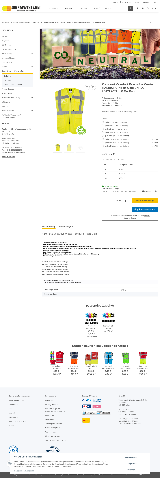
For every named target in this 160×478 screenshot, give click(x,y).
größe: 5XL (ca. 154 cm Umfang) (131, 146)
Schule (4, 66)
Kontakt (146, 2)
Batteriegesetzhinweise (18, 421)
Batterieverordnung (16, 400)
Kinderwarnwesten (52, 436)
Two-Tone (7, 80)
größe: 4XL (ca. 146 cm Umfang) (131, 142)
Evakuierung (7, 53)
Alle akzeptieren (131, 458)
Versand (121, 159)
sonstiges (5, 106)
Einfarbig (114, 103)
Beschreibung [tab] (49, 227)
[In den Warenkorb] (44, 81)
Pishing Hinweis (51, 404)
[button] (137, 8)
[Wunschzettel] (143, 8)
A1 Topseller (7, 36)
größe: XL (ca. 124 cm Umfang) (116, 132)
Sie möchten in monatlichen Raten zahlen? (130, 216)
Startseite (115, 2)
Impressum (13, 417)
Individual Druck (8, 58)
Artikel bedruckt (8, 111)
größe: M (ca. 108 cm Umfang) (116, 125)
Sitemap (12, 425)
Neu (154, 2)
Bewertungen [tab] (66, 227)
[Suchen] (130, 8)
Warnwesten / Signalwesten (56, 440)
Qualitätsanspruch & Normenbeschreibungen (55, 410)
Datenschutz (14, 404)
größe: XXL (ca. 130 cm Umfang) (117, 136)
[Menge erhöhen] (125, 200)
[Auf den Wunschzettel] (93, 87)
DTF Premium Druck (9, 49)
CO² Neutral (6, 45)
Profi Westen (7, 62)
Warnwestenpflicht (52, 428)
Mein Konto (126, 2)
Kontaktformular (8, 157)
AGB (10, 409)
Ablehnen (131, 470)
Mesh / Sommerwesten (13, 84)
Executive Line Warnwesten (13, 71)
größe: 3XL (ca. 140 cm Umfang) (131, 139)
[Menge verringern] (104, 200)
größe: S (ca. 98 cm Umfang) (116, 122)
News (137, 2)
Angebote (5, 40)
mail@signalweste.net (16, 152)
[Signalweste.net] (21, 8)
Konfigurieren (131, 464)
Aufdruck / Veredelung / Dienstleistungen (11, 116)
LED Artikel (6, 102)
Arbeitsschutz (7, 93)
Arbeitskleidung (8, 89)
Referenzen (49, 415)
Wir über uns (50, 432)
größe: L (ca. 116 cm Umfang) (116, 129)
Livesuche (12, 413)
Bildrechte (49, 400)
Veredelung (49, 419)
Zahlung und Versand (53, 424)
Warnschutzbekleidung (11, 98)
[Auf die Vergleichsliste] (87, 87)
